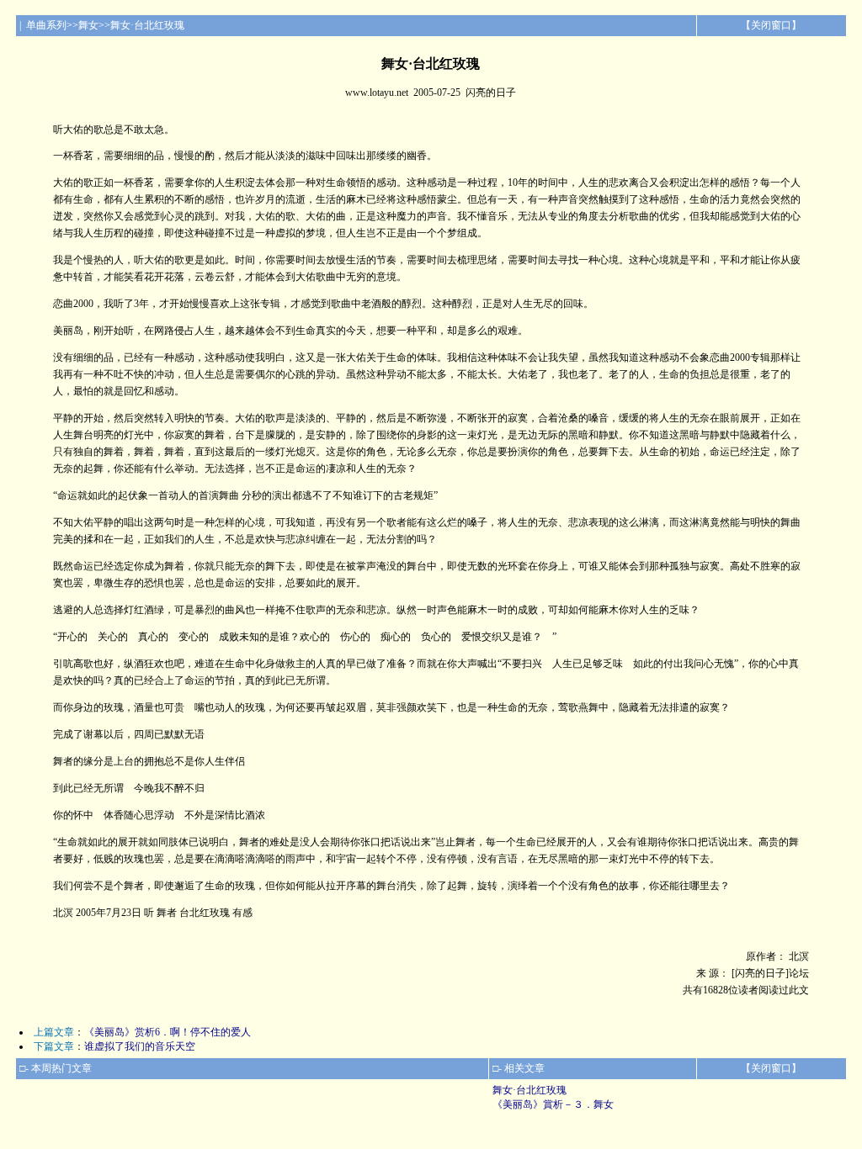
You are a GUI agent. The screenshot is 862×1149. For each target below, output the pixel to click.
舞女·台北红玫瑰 (529, 1090)
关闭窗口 (771, 25)
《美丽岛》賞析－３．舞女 (553, 1104)
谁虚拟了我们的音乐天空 (139, 1046)
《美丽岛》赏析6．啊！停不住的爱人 (167, 1032)
